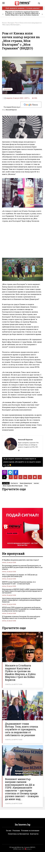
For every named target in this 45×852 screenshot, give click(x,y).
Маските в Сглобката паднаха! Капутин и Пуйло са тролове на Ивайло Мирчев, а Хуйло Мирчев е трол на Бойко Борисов (22, 13)
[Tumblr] (30, 477)
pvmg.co (29, 849)
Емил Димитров (26, 483)
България (11, 23)
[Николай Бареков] (10, 444)
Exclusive (14, 483)
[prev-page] (3, 14)
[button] (40, 3)
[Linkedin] (25, 477)
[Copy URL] (40, 477)
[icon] (4, 473)
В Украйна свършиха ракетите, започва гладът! (20, 560)
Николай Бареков (11, 109)
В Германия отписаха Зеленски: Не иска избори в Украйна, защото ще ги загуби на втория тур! (21, 617)
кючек (36, 483)
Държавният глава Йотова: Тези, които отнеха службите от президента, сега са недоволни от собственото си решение (21, 729)
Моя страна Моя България (12, 486)
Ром (26, 486)
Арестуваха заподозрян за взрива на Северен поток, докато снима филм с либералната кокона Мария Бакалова (22, 600)
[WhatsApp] (20, 477)
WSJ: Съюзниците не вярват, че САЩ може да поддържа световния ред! (19, 575)
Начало (4, 23)
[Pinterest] (16, 477)
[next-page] (42, 14)
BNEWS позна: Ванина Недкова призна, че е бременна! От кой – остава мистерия (19, 583)
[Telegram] (35, 477)
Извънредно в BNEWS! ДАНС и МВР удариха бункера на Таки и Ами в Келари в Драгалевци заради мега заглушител (22, 591)
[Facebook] (19, 450)
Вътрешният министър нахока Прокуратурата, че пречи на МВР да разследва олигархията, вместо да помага (22, 567)
